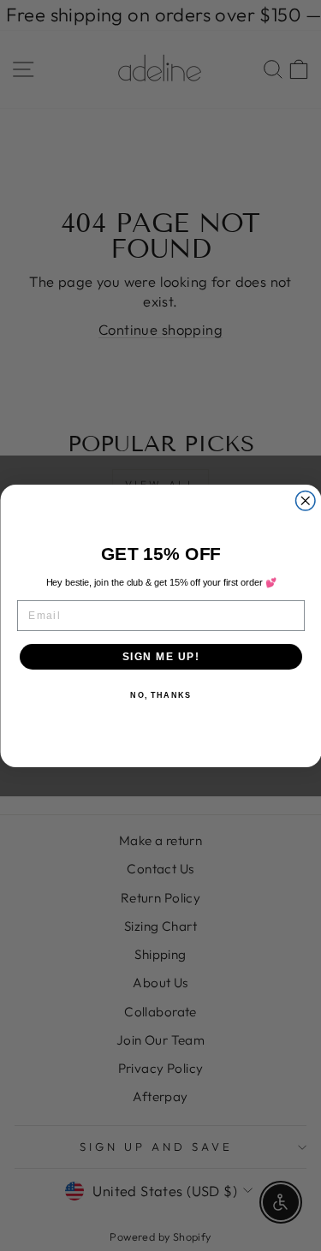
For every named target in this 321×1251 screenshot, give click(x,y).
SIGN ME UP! (160, 656)
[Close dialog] (305, 500)
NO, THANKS (160, 695)
